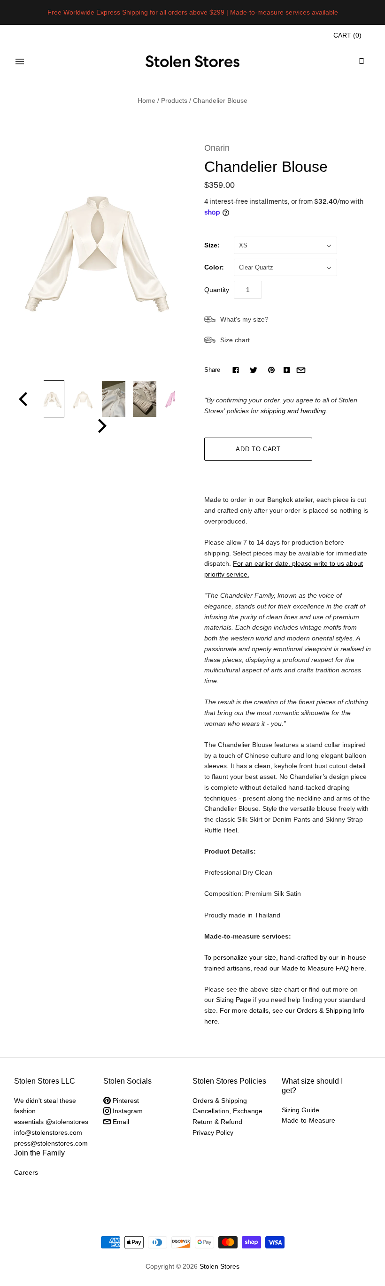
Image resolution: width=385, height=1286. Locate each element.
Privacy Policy (212, 1132)
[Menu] (19, 61)
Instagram (127, 1111)
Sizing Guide (300, 1110)
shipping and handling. (294, 411)
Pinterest (125, 1100)
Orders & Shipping (219, 1100)
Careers (26, 1172)
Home (146, 100)
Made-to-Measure (308, 1120)
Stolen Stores (219, 1266)
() (347, 35)
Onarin (217, 148)
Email (120, 1121)
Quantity (216, 289)
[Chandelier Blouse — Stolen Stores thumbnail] (51, 398)
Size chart (235, 340)
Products (174, 100)
